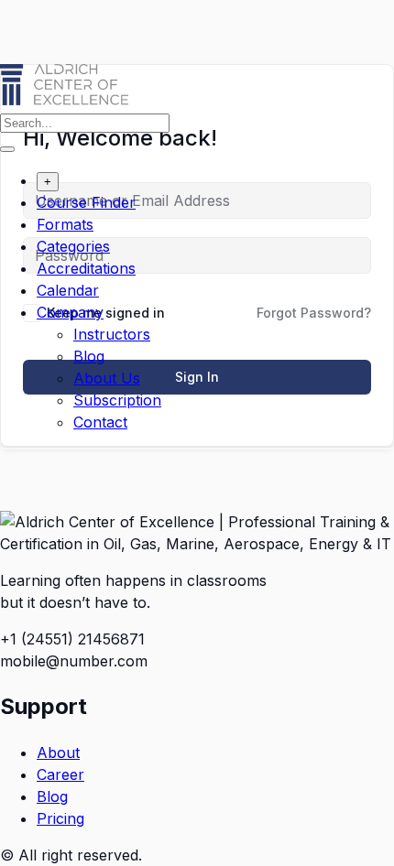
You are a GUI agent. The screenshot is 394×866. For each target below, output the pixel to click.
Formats (65, 224)
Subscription (117, 400)
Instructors (111, 334)
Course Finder (86, 202)
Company (70, 312)
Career (60, 774)
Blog (88, 356)
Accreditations (86, 268)
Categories (73, 246)
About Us (106, 378)
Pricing (60, 818)
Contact (100, 422)
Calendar (68, 290)
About (58, 752)
